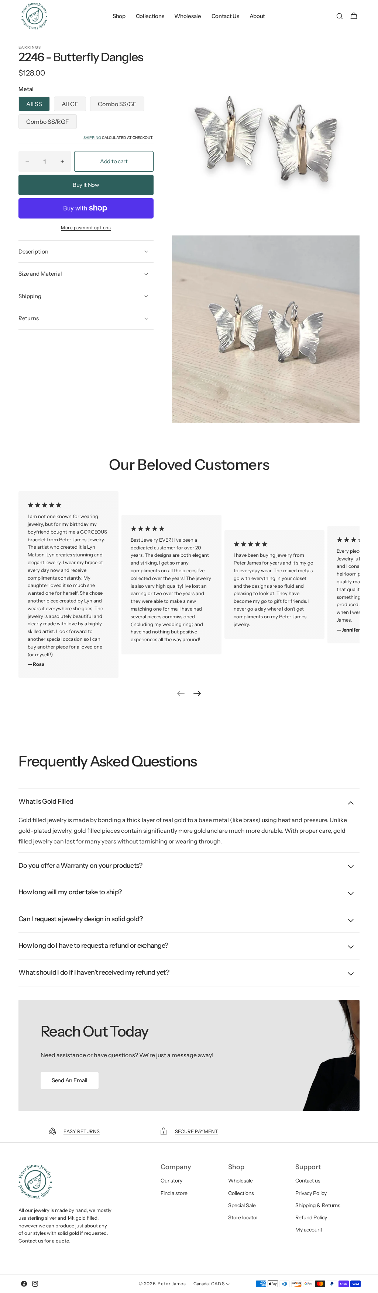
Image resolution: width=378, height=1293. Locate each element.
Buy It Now (86, 184)
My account (308, 1229)
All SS (34, 104)
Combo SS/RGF (47, 121)
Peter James (172, 1283)
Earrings (29, 47)
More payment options (86, 227)
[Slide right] (197, 693)
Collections (241, 1193)
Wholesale (240, 1180)
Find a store (174, 1193)
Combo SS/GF (117, 104)
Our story (171, 1180)
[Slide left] (181, 693)
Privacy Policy (311, 1193)
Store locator (243, 1217)
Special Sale (242, 1205)
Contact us (307, 1180)
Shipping (92, 137)
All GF (70, 104)
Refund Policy (311, 1217)
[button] (339, 16)
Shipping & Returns (317, 1205)
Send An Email (69, 1080)
